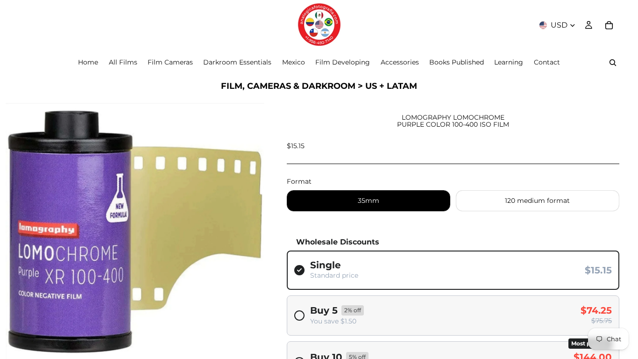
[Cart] (609, 25)
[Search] (613, 62)
